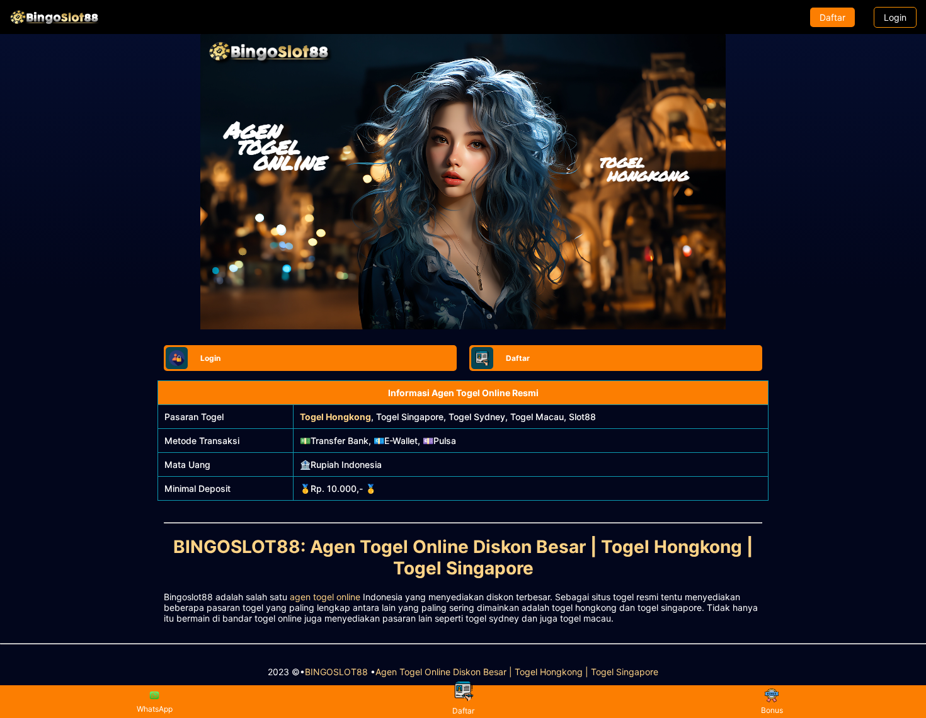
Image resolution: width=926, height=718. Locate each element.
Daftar (832, 17)
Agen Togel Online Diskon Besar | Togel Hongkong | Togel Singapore (516, 671)
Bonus (772, 710)
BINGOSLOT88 (336, 671)
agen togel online (325, 596)
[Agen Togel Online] (54, 17)
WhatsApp (155, 709)
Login (895, 17)
